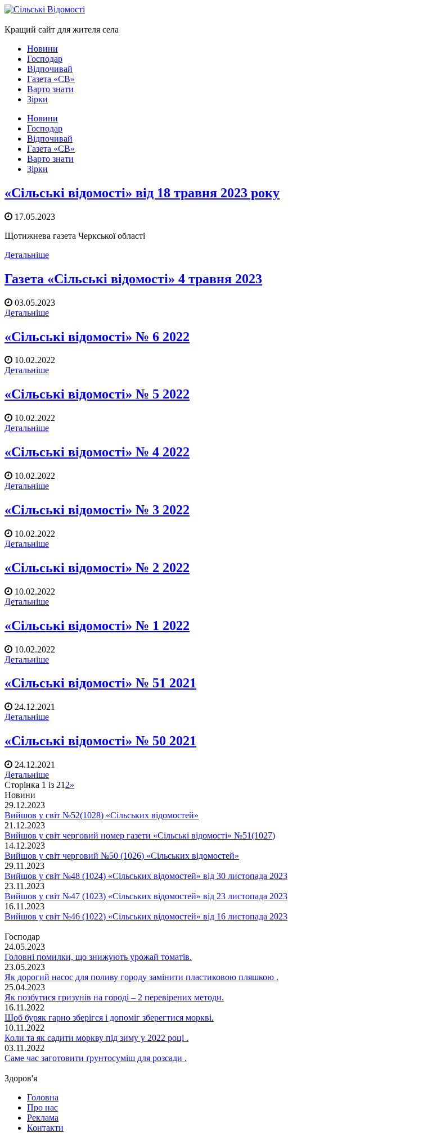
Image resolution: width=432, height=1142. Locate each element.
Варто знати (50, 89)
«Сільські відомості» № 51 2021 (100, 683)
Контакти (45, 1127)
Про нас (42, 1107)
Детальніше (26, 255)
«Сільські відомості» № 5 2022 (97, 394)
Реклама (42, 1117)
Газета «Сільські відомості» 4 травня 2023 (133, 278)
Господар (44, 59)
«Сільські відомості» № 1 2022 (97, 625)
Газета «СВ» (51, 79)
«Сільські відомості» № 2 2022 (97, 567)
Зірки (37, 99)
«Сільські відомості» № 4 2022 (97, 452)
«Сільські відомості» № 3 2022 (97, 509)
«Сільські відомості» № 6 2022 (97, 336)
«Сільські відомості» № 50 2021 (100, 740)
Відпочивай (50, 69)
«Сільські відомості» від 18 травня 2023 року (142, 192)
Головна (42, 1097)
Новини (42, 48)
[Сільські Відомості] (44, 9)
